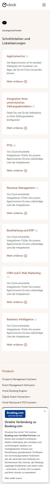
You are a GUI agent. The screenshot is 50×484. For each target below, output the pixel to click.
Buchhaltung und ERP (22, 230)
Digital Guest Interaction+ (16, 396)
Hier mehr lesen (13, 478)
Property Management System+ (19, 379)
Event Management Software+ (18, 385)
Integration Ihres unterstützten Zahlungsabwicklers (20, 102)
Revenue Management (22, 188)
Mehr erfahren (15, 81)
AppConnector (17, 56)
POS (11, 145)
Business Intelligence (21, 319)
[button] (4, 25)
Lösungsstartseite (11, 30)
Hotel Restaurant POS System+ (19, 402)
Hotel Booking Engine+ (14, 391)
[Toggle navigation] (44, 5)
